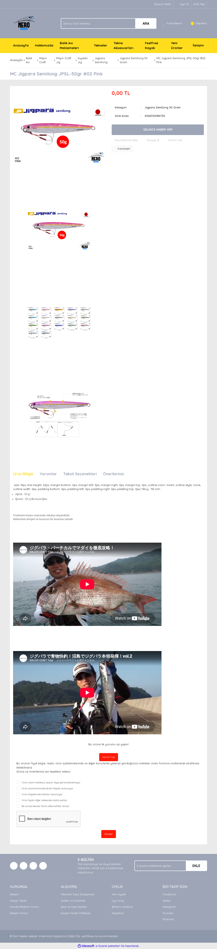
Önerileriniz (113, 473)
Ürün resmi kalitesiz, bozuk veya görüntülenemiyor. (51, 782)
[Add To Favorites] (125, 140)
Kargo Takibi (18, 900)
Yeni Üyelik (119, 894)
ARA (146, 23)
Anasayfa (21, 45)
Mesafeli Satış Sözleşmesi (77, 894)
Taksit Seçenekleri (80, 473)
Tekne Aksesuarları (124, 45)
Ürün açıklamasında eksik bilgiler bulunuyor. (47, 788)
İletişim (198, 45)
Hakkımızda (44, 45)
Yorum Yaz (108, 757)
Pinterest (168, 919)
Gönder (108, 834)
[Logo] (25, 23)
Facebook (169, 894)
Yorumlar (48, 473)
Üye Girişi (118, 900)
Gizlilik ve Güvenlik (73, 900)
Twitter (167, 900)
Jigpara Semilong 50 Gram (163, 107)
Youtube (168, 913)
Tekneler (100, 45)
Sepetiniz (118, 913)
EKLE (196, 866)
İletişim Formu (19, 913)
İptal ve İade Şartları (74, 906)
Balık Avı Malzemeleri (69, 45)
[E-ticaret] (108, 946)
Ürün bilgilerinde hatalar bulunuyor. (42, 794)
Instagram (169, 906)
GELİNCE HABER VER (157, 129)
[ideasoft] (86, 946)
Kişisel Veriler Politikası (75, 913)
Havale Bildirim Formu (24, 906)
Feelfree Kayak (151, 45)
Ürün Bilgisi (23, 473)
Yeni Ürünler (177, 45)
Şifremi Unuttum (122, 906)
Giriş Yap (199, 4)
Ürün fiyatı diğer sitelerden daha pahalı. (44, 800)
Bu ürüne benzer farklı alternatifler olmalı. (46, 806)
